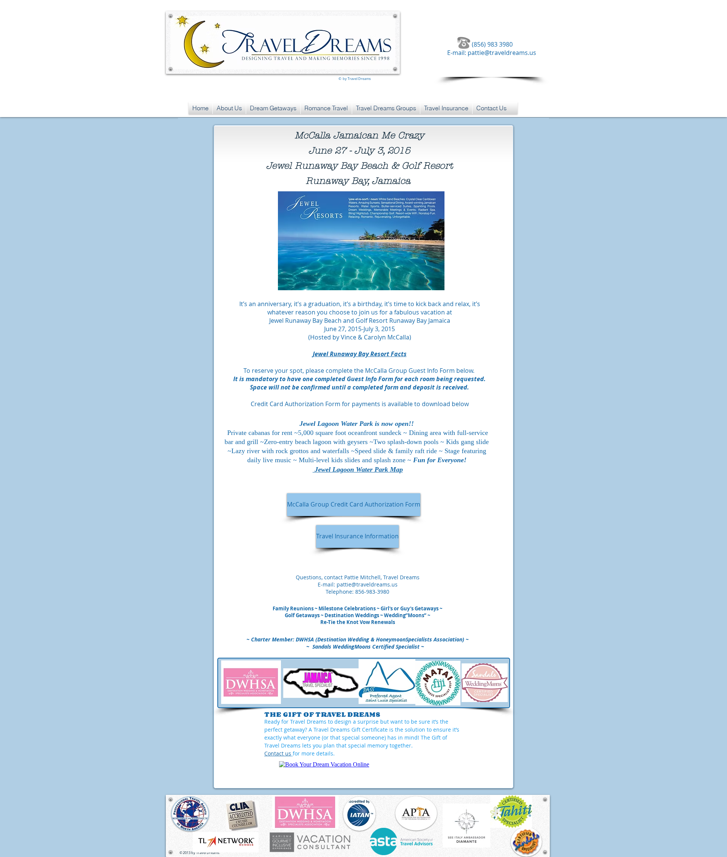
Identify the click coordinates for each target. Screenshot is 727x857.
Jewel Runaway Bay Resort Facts (360, 354)
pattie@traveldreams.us (502, 52)
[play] (426, 283)
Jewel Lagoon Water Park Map (358, 469)
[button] (361, 240)
